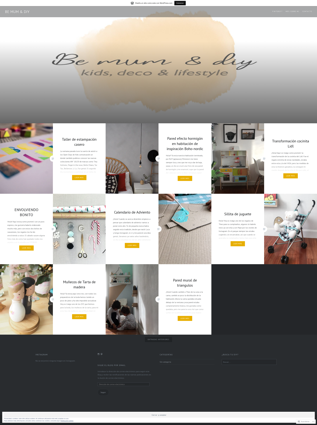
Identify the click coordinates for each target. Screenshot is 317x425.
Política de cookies (67, 421)
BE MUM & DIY (17, 11)
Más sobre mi (292, 11)
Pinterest (277, 11)
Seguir (103, 392)
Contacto (307, 11)
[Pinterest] (102, 354)
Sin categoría (165, 362)
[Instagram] (99, 354)
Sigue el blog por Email (112, 365)
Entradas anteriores (158, 339)
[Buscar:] (249, 362)
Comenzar (180, 3)
